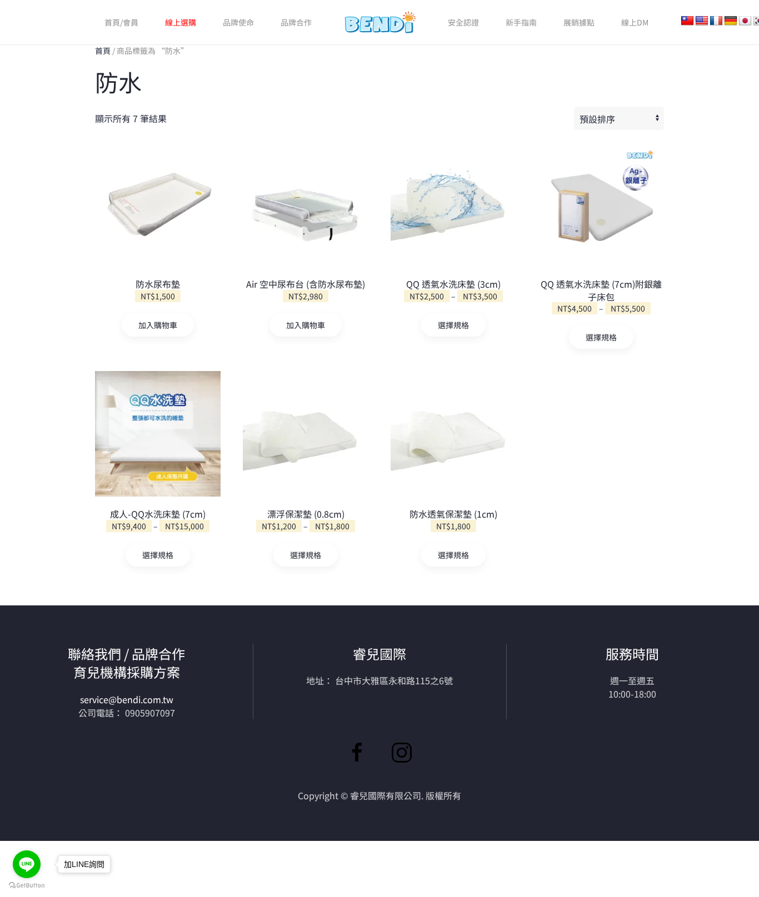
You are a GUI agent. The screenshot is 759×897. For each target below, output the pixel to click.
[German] (730, 21)
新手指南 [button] (521, 22)
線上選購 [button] (180, 22)
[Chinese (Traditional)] (687, 21)
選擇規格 (453, 324)
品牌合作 (296, 22)
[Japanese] (745, 21)
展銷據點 (579, 22)
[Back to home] (379, 22)
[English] (701, 21)
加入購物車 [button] (157, 324)
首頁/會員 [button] (121, 22)
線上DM (634, 22)
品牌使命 (238, 22)
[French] (716, 21)
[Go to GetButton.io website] (26, 885)
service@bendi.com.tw (126, 699)
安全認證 (463, 22)
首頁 (103, 50)
